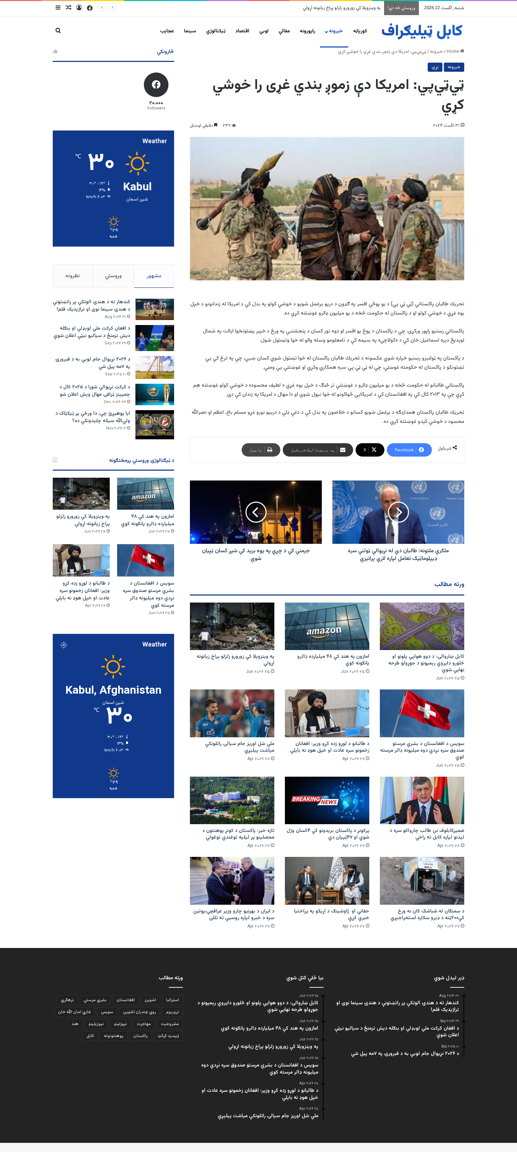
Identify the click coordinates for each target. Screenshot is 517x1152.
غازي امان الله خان (74, 1012)
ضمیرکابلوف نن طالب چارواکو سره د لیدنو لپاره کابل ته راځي (427, 834)
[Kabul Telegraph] (421, 31)
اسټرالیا (172, 1000)
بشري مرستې (95, 1000)
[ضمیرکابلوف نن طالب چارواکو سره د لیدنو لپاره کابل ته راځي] (422, 800)
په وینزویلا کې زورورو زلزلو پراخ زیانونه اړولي (235, 660)
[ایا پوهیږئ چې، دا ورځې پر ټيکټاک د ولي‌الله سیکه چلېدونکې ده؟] (154, 424)
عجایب (167, 31)
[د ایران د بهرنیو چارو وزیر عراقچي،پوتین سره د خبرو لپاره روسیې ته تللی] (232, 880)
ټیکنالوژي (215, 31)
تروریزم (172, 1012)
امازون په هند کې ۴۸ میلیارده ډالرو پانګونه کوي (333, 660)
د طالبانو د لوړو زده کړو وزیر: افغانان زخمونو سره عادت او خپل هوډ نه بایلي (329, 747)
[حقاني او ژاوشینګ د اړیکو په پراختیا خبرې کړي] (327, 880)
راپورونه (307, 31)
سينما (190, 31)
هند (74, 1024)
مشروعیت (170, 1024)
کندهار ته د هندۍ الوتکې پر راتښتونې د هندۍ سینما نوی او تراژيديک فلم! (91, 305)
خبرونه (336, 31)
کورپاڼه (360, 31)
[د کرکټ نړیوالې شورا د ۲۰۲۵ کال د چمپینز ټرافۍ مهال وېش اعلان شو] (154, 394)
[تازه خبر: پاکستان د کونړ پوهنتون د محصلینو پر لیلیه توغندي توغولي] (232, 800)
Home (453, 51)
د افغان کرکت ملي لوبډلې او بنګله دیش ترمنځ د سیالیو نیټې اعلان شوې (91, 332)
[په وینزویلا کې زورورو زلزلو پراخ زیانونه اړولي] (232, 626)
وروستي (113, 276)
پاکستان (140, 1036)
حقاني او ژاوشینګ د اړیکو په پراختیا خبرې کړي (331, 915)
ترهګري (67, 1000)
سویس (107, 1012)
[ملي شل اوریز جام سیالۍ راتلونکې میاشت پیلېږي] (232, 713)
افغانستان (125, 1000)
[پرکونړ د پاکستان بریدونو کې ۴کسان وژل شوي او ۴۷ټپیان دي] (327, 800)
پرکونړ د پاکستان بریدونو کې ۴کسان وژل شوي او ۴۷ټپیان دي (328, 834)
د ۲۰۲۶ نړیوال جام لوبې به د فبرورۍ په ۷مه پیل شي (92, 363)
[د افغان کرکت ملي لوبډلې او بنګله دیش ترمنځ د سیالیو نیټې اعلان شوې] (154, 338)
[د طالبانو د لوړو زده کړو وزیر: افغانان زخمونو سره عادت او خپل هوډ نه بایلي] (327, 713)
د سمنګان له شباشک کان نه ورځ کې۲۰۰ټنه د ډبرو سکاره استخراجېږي (427, 915)
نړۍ (435, 67)
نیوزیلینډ (96, 1024)
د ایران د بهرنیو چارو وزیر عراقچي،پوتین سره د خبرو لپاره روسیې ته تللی (233, 915)
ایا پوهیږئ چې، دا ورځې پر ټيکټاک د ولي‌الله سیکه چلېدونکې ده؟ (92, 417)
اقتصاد (242, 31)
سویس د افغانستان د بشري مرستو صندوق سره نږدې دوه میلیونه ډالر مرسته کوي (305, 8)
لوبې (264, 31)
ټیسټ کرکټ (168, 1036)
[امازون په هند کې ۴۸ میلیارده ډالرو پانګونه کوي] (327, 626)
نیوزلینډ (120, 1024)
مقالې (284, 31)
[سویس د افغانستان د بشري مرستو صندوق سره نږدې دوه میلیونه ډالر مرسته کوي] (422, 713)
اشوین (150, 1000)
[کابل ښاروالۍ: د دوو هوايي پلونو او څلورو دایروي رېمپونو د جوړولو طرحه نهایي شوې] (422, 626)
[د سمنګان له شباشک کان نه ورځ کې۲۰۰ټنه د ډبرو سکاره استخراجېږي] (422, 880)
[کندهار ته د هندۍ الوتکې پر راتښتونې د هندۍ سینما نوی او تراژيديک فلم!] (154, 309)
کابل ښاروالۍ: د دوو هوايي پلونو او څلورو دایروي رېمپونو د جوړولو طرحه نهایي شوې (426, 663)
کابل (90, 1036)
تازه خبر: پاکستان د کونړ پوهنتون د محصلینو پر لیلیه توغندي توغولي (238, 834)
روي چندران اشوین (139, 1012)
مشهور (154, 276)
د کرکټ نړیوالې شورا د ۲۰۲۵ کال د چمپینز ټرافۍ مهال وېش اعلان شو (94, 391)
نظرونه (72, 276)
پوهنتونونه (113, 1036)
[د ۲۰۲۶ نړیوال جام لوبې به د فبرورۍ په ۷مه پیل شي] (154, 367)
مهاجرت (144, 1024)
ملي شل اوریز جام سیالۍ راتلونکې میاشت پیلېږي (239, 747)
